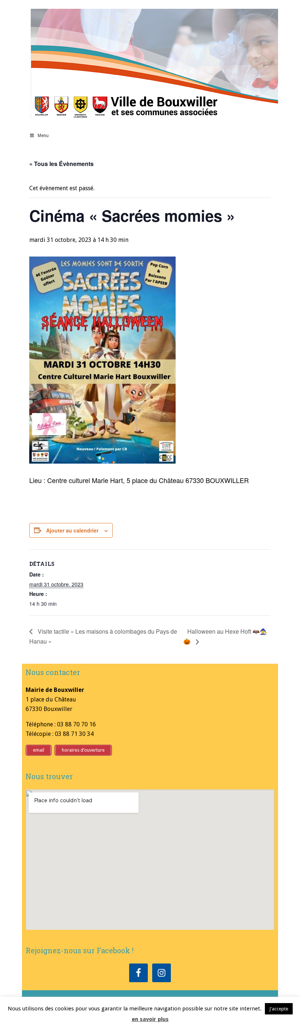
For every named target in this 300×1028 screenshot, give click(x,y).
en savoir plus (150, 1019)
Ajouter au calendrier (72, 530)
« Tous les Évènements (61, 163)
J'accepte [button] (278, 1009)
